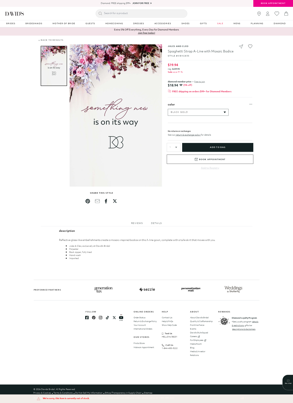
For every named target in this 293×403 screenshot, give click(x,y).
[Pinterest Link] (93, 317)
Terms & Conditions (63, 393)
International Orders (143, 329)
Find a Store (139, 343)
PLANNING (257, 24)
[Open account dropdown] (267, 13)
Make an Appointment (144, 348)
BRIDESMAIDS (33, 24)
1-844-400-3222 (170, 348)
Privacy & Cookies (42, 393)
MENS (236, 24)
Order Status (139, 318)
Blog (192, 348)
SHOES (185, 24)
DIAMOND (280, 24)
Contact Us (167, 318)
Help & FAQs (167, 321)
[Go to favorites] (277, 13)
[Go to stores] (259, 13)
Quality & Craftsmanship (201, 321)
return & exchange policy (188, 135)
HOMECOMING (114, 24)
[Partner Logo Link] (103, 289)
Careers (193, 337)
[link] (88, 201)
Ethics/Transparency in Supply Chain (123, 393)
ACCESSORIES (162, 24)
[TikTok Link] (107, 317)
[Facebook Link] (87, 317)
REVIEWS (137, 223)
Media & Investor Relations (197, 353)
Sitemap (148, 393)
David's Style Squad (199, 333)
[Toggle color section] (250, 104)
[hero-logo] (14, 13)
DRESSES (138, 24)
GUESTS (90, 24)
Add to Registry (210, 168)
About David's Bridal (199, 318)
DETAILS (156, 223)
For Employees (196, 340)
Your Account (140, 325)
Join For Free (140, 3)
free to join (199, 82)
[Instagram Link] (100, 317)
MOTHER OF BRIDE (64, 24)
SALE (220, 24)
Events (193, 329)
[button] (173, 147)
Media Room (196, 344)
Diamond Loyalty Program (244, 318)
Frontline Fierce (197, 325)
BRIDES (10, 24)
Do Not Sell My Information (88, 393)
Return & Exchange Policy (145, 321)
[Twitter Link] (114, 317)
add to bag (217, 147)
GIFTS (203, 24)
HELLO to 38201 (169, 337)
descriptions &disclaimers (243, 329)
